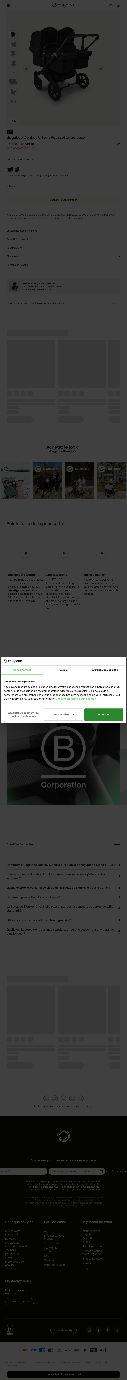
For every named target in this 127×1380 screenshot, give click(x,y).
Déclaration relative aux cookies (75, 698)
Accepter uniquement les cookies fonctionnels (23, 714)
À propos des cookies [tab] (105, 669)
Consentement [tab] (22, 669)
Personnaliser (61, 714)
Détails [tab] (63, 669)
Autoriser (103, 714)
